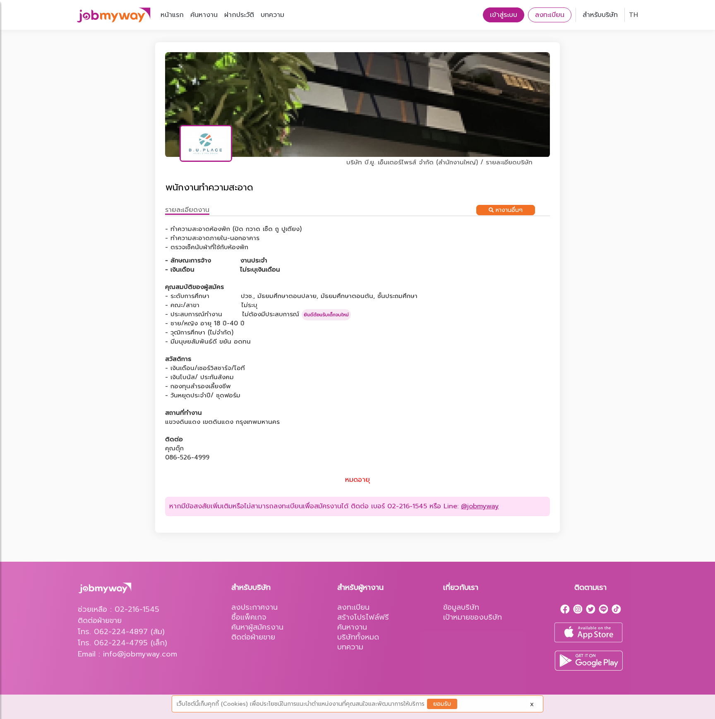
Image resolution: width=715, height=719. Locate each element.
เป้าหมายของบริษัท (472, 617)
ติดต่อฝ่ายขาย (253, 637)
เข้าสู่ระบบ (503, 15)
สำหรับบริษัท (600, 15)
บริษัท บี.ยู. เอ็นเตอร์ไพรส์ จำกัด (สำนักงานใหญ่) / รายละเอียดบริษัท (439, 162)
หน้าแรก (172, 15)
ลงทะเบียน (549, 15)
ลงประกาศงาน (254, 607)
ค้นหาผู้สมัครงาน (257, 627)
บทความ (272, 15)
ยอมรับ (442, 704)
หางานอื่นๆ (508, 210)
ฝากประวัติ (239, 15)
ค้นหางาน (204, 15)
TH (633, 15)
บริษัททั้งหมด (358, 637)
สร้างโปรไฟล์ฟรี (363, 617)
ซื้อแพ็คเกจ (248, 617)
